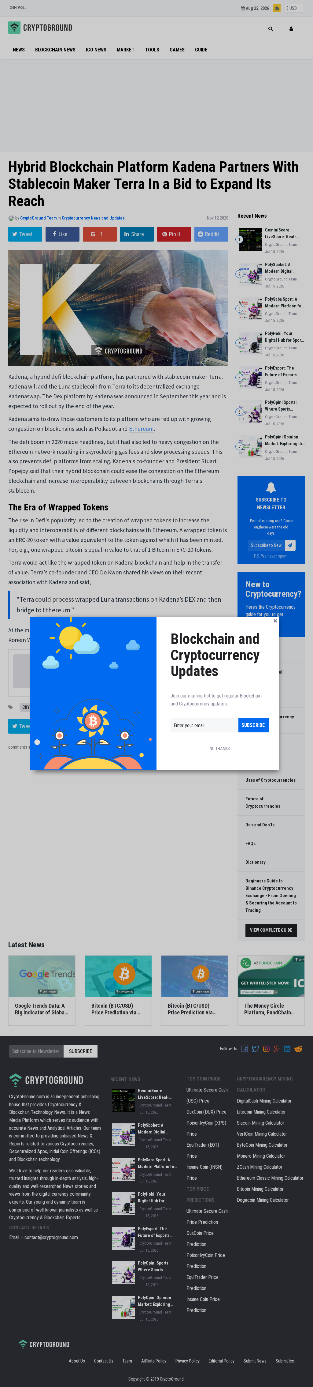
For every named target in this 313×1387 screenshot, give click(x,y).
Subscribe (253, 725)
